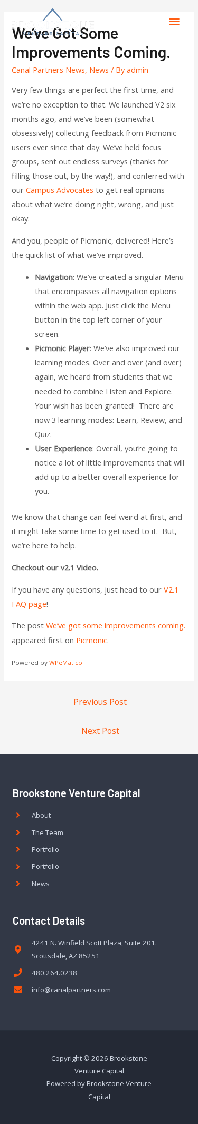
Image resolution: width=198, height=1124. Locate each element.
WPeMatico (65, 662)
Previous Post (100, 702)
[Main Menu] (174, 21)
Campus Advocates (59, 190)
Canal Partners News (48, 69)
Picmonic (91, 640)
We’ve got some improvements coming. (115, 625)
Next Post (100, 731)
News (99, 69)
